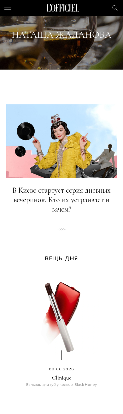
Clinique (61, 377)
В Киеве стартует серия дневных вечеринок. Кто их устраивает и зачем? (61, 200)
